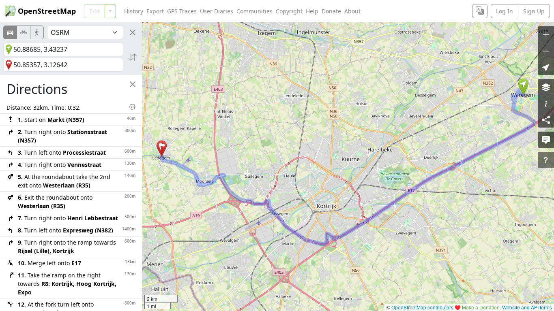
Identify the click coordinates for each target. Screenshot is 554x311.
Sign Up (534, 11)
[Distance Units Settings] (132, 107)
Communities (254, 11)
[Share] (546, 119)
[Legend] (546, 103)
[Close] (133, 32)
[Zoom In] (546, 34)
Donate (331, 11)
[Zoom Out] (546, 51)
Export (155, 11)
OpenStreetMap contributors (422, 307)
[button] (523, 87)
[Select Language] (479, 11)
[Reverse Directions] (133, 57)
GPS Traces (182, 11)
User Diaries (216, 11)
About (352, 11)
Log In (504, 11)
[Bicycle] (23, 32)
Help (312, 11)
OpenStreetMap (47, 11)
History (133, 11)
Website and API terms (527, 307)
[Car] (10, 32)
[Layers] (546, 87)
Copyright (289, 11)
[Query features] (546, 160)
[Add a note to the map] (546, 140)
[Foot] (37, 32)
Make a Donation (481, 307)
